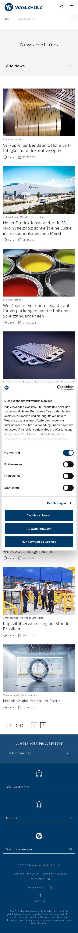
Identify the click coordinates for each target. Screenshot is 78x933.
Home (6, 18)
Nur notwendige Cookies (39, 541)
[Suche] (61, 7)
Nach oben (40, 900)
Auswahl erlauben (39, 528)
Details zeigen (56, 503)
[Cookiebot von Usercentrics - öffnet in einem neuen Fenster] (57, 387)
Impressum (33, 873)
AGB (49, 878)
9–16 (19, 725)
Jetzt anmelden (20, 753)
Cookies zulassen (39, 515)
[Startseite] (23, 7)
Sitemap (19, 873)
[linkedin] (50, 887)
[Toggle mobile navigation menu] (70, 7)
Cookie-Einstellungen (54, 873)
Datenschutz (37, 878)
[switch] (68, 464)
